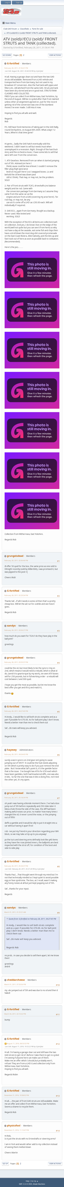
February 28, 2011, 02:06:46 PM (16, 560)
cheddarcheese (16, 979)
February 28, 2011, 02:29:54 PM (16, 595)
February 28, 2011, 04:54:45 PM (16, 754)
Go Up (5, 1163)
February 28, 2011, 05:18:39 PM (16, 797)
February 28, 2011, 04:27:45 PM (16, 711)
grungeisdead (15, 556)
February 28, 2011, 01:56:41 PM (16, 68)
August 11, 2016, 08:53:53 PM (18, 1043)
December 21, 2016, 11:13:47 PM (16, 1130)
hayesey (12, 749)
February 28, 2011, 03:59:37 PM (16, 662)
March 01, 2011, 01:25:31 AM (15, 912)
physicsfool (13, 1125)
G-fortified (13, 63)
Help (27, 1181)
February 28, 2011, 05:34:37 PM (16, 866)
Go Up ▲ (34, 1181)
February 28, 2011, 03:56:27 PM (16, 630)
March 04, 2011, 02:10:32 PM (15, 1014)
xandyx (11, 625)
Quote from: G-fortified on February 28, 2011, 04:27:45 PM (32, 919)
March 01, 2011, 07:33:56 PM (15, 984)
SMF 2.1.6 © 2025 (25, 1184)
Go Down (7, 55)
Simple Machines (39, 1184)
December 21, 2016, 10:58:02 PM (16, 1095)
